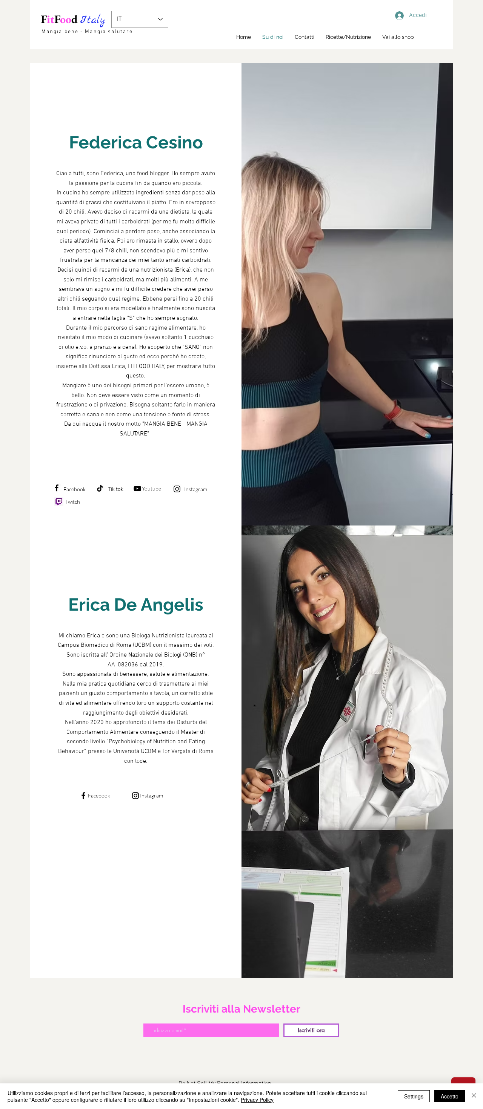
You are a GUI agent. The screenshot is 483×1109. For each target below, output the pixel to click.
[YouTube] (137, 488)
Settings (413, 1096)
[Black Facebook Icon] (56, 487)
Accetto (449, 1096)
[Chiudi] (473, 1096)
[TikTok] (100, 488)
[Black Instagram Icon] (177, 488)
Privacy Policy (257, 1099)
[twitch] (58, 501)
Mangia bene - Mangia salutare (87, 32)
